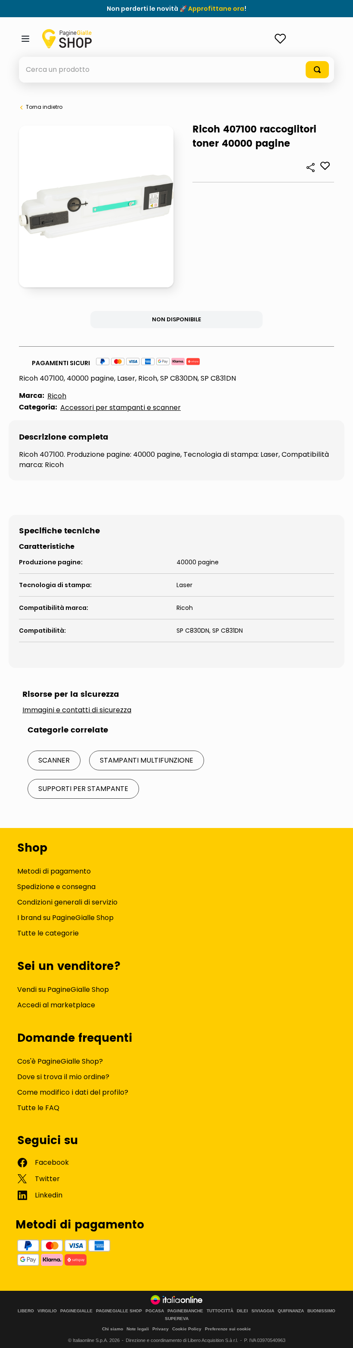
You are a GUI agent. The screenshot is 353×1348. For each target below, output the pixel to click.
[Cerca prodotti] (317, 69)
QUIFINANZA (291, 1311)
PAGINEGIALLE (76, 1311)
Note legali (138, 1328)
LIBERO (26, 1311)
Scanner (54, 760)
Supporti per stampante (83, 789)
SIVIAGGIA (262, 1311)
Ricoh (56, 396)
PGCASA (155, 1311)
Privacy (160, 1328)
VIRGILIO (47, 1311)
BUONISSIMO (321, 1311)
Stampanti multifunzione (146, 760)
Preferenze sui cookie (228, 1328)
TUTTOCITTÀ (220, 1311)
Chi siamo (112, 1328)
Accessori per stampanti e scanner (120, 407)
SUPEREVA (177, 1319)
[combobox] (176, 70)
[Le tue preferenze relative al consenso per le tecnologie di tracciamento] (338, 1333)
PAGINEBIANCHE (185, 1311)
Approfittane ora (216, 8)
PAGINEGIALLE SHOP (119, 1311)
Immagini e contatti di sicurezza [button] (76, 710)
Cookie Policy (186, 1328)
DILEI (242, 1311)
